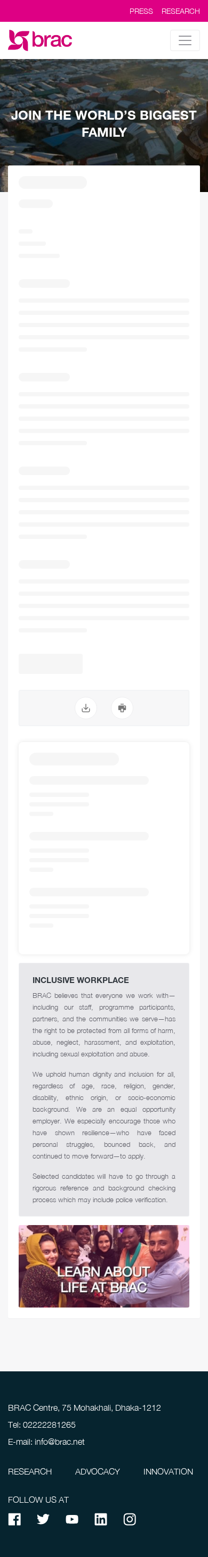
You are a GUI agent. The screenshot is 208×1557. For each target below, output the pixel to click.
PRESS (141, 10)
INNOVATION (168, 1471)
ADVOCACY (97, 1471)
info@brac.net (60, 1441)
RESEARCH (181, 10)
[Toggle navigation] (185, 40)
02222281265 (49, 1424)
